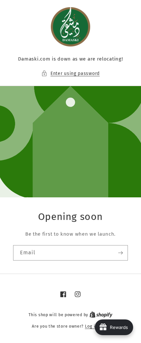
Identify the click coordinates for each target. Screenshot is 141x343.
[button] (70, 73)
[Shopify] (101, 314)
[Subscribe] (120, 253)
